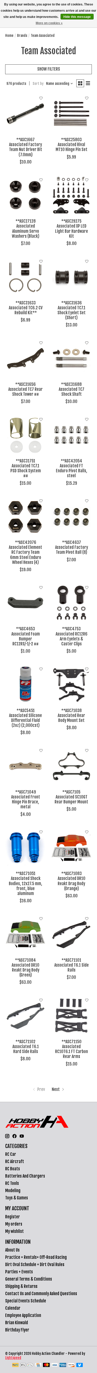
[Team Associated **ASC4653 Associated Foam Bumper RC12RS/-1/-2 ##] (25, 603)
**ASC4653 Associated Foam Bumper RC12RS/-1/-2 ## (25, 636)
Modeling (12, 1190)
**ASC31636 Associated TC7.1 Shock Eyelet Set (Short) (71, 310)
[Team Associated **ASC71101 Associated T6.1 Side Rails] (71, 934)
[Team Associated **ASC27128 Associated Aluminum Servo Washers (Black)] (25, 195)
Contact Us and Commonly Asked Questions (41, 1293)
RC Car (10, 1154)
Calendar (12, 1308)
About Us (12, 1250)
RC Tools (12, 1183)
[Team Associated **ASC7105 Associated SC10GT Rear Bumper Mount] (71, 766)
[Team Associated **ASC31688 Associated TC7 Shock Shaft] (71, 358)
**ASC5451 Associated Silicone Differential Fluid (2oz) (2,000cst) (25, 718)
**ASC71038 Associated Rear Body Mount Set (71, 715)
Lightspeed (13, 1358)
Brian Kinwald (16, 1322)
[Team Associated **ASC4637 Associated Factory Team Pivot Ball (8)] (71, 516)
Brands (22, 35)
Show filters (48, 69)
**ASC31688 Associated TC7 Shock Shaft (71, 389)
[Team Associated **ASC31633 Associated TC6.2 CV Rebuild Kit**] (25, 276)
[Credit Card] (38, 1365)
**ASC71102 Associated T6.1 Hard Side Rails (25, 1046)
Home (9, 35)
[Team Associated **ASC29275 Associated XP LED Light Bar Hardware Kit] (71, 195)
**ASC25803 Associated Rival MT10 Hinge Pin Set (71, 144)
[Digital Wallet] (26, 1365)
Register (12, 1216)
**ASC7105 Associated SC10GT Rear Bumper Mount (71, 796)
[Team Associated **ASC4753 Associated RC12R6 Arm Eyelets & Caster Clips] (71, 603)
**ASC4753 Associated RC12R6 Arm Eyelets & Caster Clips (71, 636)
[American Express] (62, 1365)
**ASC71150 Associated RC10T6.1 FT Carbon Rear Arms (71, 1049)
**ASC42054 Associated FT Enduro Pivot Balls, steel (71, 468)
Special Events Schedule (25, 1300)
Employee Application (23, 1315)
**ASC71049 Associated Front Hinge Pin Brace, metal (25, 799)
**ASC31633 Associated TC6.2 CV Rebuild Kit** (25, 307)
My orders (13, 1224)
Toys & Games (16, 1197)
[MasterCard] (46, 1365)
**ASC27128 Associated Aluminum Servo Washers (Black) (25, 228)
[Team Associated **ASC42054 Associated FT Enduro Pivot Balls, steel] (71, 434)
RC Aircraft (14, 1161)
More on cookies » (49, 23)
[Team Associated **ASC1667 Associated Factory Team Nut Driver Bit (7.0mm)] (25, 113)
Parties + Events (19, 1271)
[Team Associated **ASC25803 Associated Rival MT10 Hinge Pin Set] (71, 113)
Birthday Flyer (17, 1330)
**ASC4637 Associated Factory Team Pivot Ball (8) (71, 547)
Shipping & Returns (21, 1286)
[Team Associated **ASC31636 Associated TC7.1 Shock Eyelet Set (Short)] (71, 276)
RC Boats (12, 1168)
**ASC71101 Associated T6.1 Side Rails (71, 965)
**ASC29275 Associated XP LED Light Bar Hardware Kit (71, 228)
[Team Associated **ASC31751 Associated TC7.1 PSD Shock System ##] (25, 434)
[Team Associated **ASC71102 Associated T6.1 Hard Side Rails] (25, 1015)
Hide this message (77, 17)
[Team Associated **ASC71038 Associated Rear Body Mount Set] (71, 684)
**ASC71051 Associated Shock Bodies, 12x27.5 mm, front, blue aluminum (25, 883)
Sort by (38, 83)
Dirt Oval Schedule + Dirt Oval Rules (34, 1264)
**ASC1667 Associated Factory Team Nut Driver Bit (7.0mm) (25, 147)
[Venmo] (79, 1365)
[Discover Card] (71, 1365)
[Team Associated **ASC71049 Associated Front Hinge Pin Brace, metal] (25, 766)
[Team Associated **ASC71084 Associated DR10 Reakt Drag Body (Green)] (25, 934)
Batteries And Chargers (25, 1176)
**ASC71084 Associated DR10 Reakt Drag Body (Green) (25, 968)
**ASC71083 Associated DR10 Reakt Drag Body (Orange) (71, 881)
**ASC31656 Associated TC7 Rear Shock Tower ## (25, 389)
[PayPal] (15, 1365)
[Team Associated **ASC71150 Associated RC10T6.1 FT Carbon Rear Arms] (71, 1015)
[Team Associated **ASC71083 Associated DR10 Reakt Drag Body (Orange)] (71, 847)
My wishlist (14, 1231)
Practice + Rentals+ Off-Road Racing (36, 1257)
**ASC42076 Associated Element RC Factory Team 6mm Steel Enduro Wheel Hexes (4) (25, 552)
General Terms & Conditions (28, 1279)
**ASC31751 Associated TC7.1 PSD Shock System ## (25, 468)
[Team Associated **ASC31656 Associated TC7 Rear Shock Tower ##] (25, 358)
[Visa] (54, 1365)
